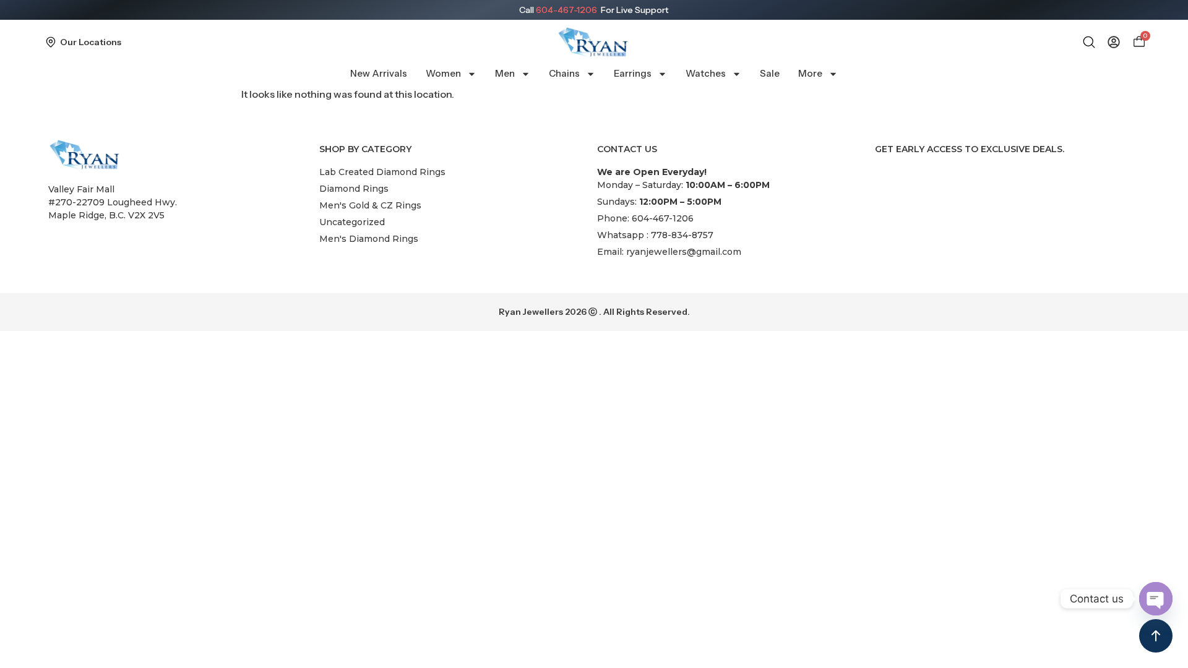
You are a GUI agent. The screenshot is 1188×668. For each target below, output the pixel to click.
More (810, 73)
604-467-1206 (566, 9)
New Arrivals (378, 73)
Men (505, 73)
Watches (706, 73)
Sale (770, 73)
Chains (564, 73)
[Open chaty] (1156, 598)
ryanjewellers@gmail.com (683, 251)
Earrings (633, 73)
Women (443, 73)
